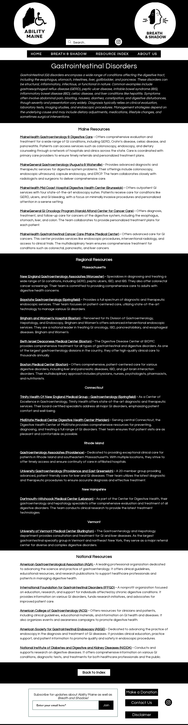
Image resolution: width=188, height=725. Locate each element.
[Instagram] (118, 41)
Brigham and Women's (52, 332)
